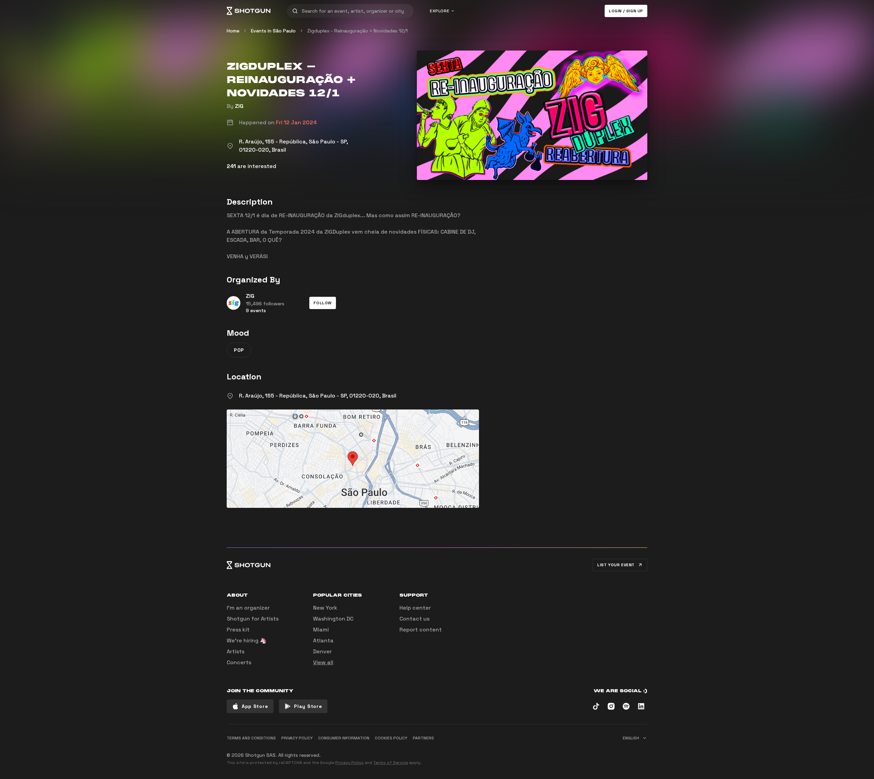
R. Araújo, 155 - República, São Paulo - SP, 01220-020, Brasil (317, 395)
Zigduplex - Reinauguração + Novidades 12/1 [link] (357, 31)
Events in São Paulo (273, 31)
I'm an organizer (248, 607)
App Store (255, 706)
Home (233, 31)
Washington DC (333, 618)
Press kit (238, 629)
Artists (235, 651)
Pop (239, 350)
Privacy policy (297, 738)
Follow (322, 303)
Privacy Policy (349, 762)
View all (323, 662)
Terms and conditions (251, 738)
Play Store (308, 706)
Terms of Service (390, 762)
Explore (439, 11)
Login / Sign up (626, 11)
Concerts (239, 662)
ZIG (239, 106)
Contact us (414, 618)
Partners (423, 738)
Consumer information (343, 738)
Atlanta (323, 640)
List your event (616, 565)
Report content (420, 629)
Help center (415, 607)
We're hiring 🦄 (247, 640)
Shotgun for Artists (253, 618)
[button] (322, 303)
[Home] (248, 11)
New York (325, 607)
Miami (321, 629)
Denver (322, 651)
